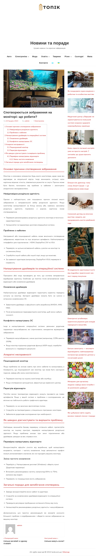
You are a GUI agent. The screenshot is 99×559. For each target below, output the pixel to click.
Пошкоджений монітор (17, 147)
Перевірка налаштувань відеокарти (23, 156)
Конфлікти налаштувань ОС (19, 141)
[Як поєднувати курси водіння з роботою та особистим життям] (81, 80)
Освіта (44, 56)
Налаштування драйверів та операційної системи (25, 135)
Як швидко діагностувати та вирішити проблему (25, 153)
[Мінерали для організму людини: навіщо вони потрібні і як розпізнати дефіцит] (81, 371)
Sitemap (66, 552)
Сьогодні (79, 56)
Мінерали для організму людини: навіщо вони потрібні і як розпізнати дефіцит (81, 384)
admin (27, 121)
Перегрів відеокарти (16, 150)
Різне (67, 56)
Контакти (43, 63)
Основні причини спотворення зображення (23, 127)
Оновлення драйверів (17, 138)
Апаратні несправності (14, 144)
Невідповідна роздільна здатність (22, 130)
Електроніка (21, 56)
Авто (9, 56)
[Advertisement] (49, 25)
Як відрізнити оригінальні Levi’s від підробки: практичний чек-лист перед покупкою (81, 273)
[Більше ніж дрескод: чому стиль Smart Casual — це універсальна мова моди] (81, 171)
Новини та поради (49, 43)
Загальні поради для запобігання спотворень (24, 162)
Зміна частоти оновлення (21, 159)
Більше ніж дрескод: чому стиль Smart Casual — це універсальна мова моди (79, 186)
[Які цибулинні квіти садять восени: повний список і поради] (81, 401)
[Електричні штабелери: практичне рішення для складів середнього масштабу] (81, 298)
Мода (34, 56)
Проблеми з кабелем (16, 132)
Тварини (57, 56)
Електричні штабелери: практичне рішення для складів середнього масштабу (81, 321)
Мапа (89, 56)
